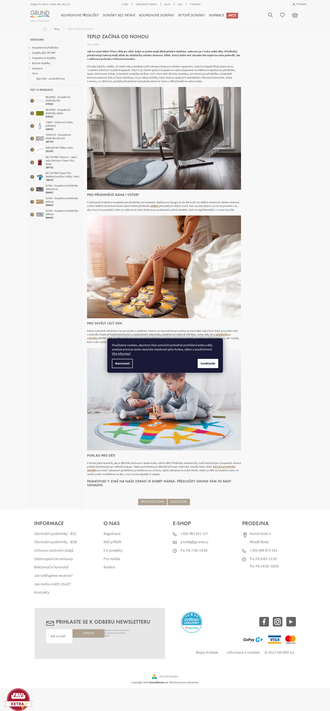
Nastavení (122, 363)
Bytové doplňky (41, 63)
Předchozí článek (152, 502)
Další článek (178, 502)
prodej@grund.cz (194, 542)
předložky (222, 335)
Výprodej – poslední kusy (50, 79)
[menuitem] (80, 16)
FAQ (180, 4)
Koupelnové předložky (45, 48)
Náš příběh (112, 542)
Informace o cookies (243, 652)
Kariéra (109, 567)
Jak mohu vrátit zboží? (52, 584)
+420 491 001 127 (194, 533)
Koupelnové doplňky (44, 58)
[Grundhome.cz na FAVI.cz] (18, 699)
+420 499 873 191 (263, 550)
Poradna (195, 4)
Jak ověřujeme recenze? (53, 575)
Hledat (289, 34)
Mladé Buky (259, 542)
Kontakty (41, 592)
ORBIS (155, 206)
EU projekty (113, 550)
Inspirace (37, 68)
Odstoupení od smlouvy (53, 559)
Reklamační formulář (51, 567)
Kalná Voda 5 (260, 533)
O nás (125, 4)
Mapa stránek (207, 652)
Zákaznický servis (146, 4)
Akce (35, 73)
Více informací (121, 354)
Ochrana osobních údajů (53, 550)
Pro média (111, 559)
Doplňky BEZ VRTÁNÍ (43, 53)
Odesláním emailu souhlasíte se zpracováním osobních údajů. (117, 633)
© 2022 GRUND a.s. (280, 652)
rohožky (92, 338)
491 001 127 (63, 4)
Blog (167, 4)
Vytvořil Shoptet (168, 676)
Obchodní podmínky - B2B (55, 542)
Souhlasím (208, 363)
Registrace (112, 533)
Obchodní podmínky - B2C (55, 533)
